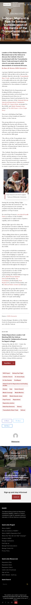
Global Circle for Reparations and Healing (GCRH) (15, 384)
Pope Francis (6, 399)
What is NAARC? (6, 528)
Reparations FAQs (7, 562)
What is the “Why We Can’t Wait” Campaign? (14, 536)
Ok (16, 602)
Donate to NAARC (6, 538)
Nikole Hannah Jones (16, 396)
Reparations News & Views (15, 13)
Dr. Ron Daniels (7, 380)
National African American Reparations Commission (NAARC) (15, 102)
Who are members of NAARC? (10, 531)
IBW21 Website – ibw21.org (9, 575)
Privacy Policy (6, 551)
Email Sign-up (5, 543)
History (5, 389)
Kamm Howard (19, 389)
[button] (28, 4)
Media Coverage (7, 392)
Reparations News (7, 565)
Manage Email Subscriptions (9, 546)
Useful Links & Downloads (9, 570)
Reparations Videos (7, 567)
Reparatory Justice (8, 403)
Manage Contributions (8, 541)
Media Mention (19, 392)
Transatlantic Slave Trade (10, 410)
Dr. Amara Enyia (13, 104)
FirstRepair (17, 380)
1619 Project (6, 373)
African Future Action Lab (12, 284)
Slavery (19, 406)
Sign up (16, 497)
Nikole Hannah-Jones (18, 106)
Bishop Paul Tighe (17, 373)
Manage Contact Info (7, 548)
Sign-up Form (5, 572)
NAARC (5, 396)
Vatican (23, 410)
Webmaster (10, 39)
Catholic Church (7, 376)
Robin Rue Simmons (9, 406)
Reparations (16, 399)
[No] (29, 599)
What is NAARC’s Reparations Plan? (11, 533)
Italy (11, 389)
